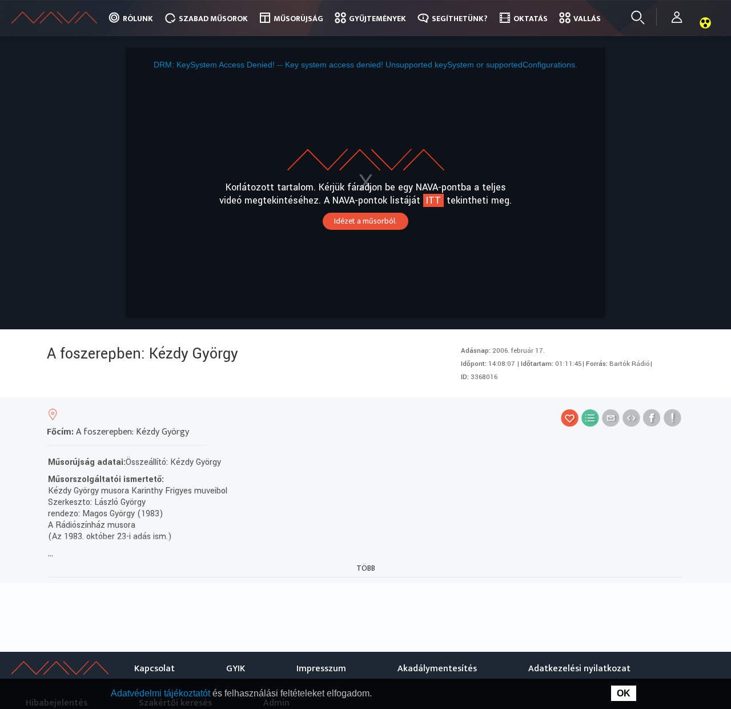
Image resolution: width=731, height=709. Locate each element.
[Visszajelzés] (672, 418)
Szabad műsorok (213, 18)
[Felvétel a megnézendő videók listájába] (590, 418)
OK (623, 693)
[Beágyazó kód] (631, 418)
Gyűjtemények (377, 18)
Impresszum (321, 668)
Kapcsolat (154, 668)
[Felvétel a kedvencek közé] (570, 418)
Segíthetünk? (460, 18)
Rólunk (138, 18)
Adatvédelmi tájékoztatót (161, 693)
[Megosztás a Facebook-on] (652, 418)
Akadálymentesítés (437, 668)
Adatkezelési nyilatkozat (579, 668)
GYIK (235, 668)
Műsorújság (298, 18)
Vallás (587, 18)
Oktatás (530, 18)
